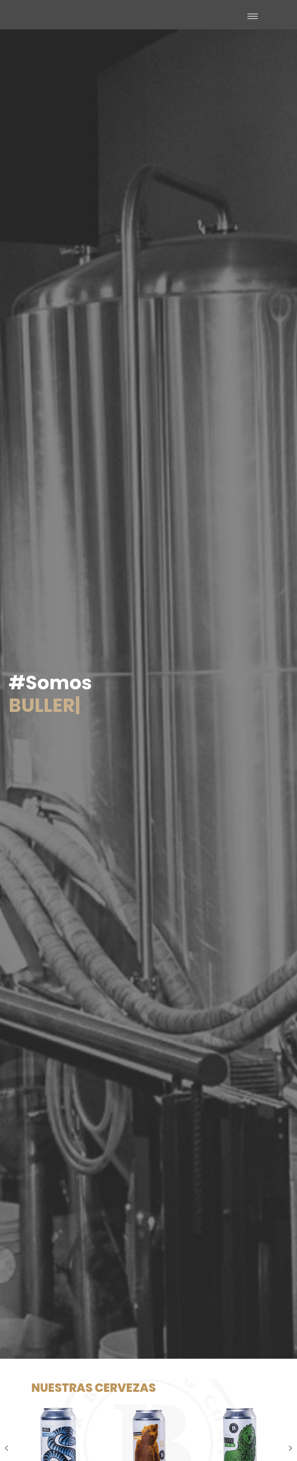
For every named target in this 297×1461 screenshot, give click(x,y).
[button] (6, 1447)
